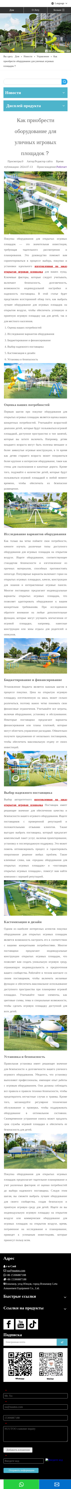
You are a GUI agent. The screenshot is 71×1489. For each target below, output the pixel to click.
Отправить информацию (21, 1470)
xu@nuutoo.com (16, 1270)
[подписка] (62, 1342)
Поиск (64, 82)
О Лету (35, 10)
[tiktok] (33, 1324)
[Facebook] (8, 1324)
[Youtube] (21, 1324)
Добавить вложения (18, 1449)
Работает (62, 166)
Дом (11, 10)
